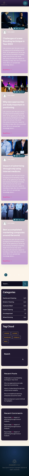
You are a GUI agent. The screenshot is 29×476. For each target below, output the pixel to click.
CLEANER (14, 333)
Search (7, 354)
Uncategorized (14, 313)
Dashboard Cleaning (14, 298)
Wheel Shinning (14, 317)
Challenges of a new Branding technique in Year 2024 (13, 41)
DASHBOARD (7, 337)
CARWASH (6, 333)
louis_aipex (11, 32)
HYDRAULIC (17, 337)
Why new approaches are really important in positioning (13, 105)
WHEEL (6, 341)
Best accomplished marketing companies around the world (14, 232)
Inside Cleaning (14, 310)
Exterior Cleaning (14, 302)
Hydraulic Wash (14, 306)
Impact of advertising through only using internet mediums (13, 168)
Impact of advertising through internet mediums (12, 419)
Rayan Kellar (7, 417)
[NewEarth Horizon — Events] (4, 3)
